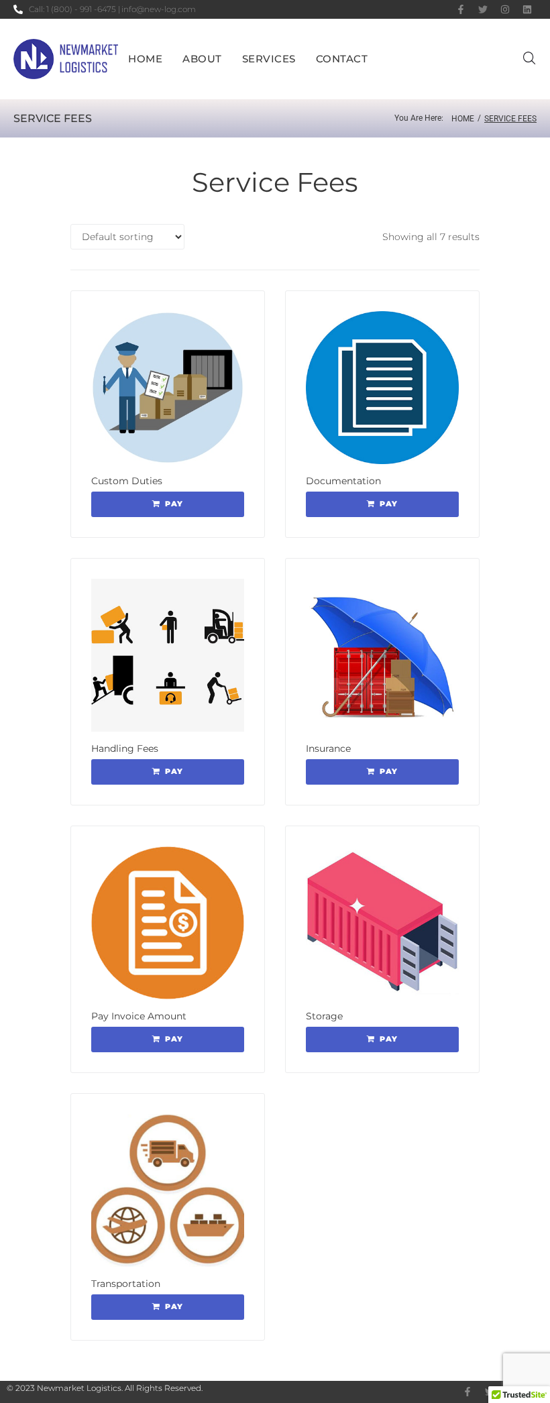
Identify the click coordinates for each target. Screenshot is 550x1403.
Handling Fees (124, 748)
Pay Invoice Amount (138, 1016)
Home (462, 118)
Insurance (328, 748)
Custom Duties (126, 481)
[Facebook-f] (460, 9)
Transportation (125, 1284)
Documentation (343, 481)
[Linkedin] (527, 9)
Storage (324, 1016)
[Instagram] (505, 9)
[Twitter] (483, 9)
